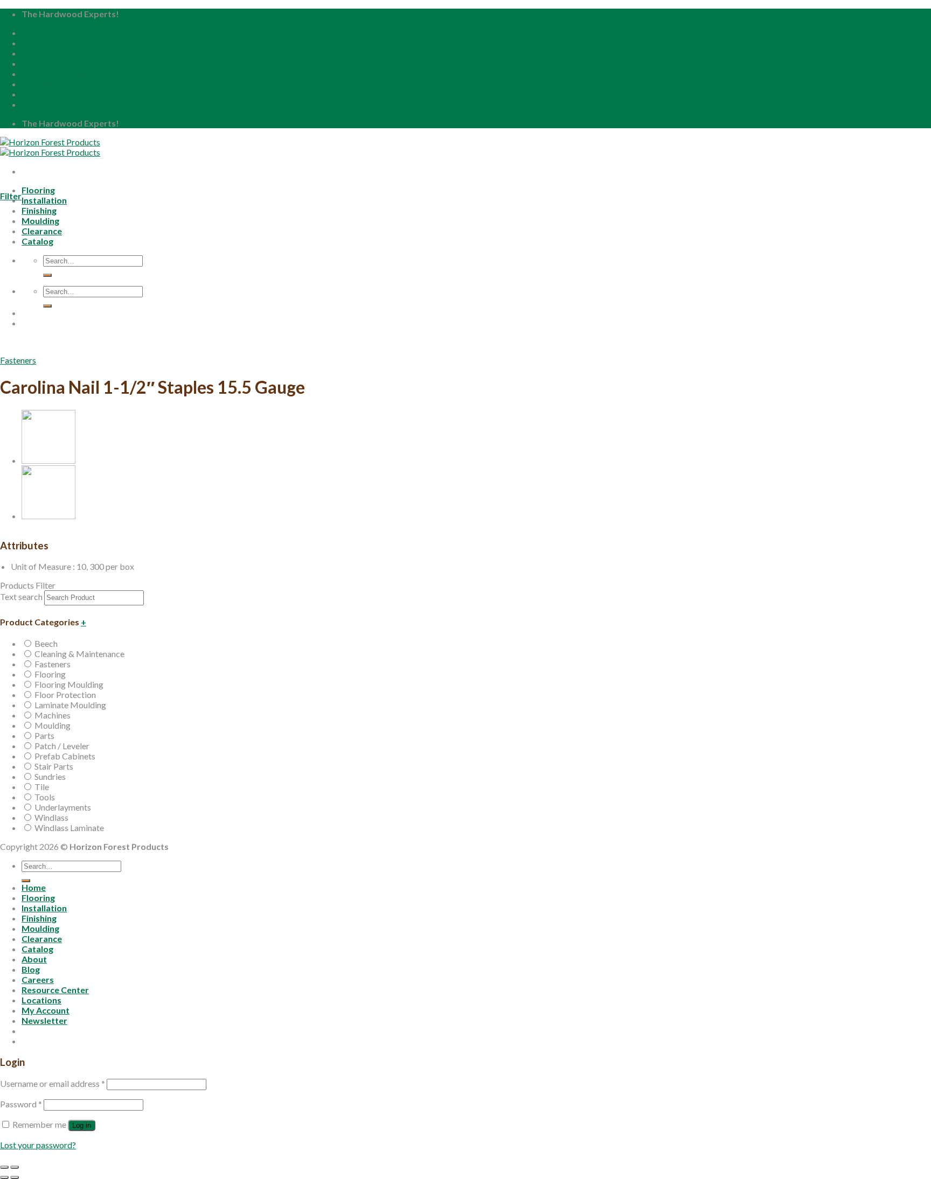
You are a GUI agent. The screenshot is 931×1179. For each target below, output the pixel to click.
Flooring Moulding (68, 684)
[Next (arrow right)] (14, 1177)
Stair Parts (53, 766)
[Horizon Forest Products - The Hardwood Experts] (50, 147)
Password (21, 1104)
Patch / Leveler (61, 746)
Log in (81, 1125)
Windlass (51, 817)
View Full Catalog (95, 351)
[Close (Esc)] (4, 1167)
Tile (41, 787)
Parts (44, 735)
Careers (38, 63)
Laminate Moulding (70, 705)
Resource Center (55, 73)
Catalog (37, 949)
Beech (46, 643)
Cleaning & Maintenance (79, 653)
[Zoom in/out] (14, 1167)
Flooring (38, 190)
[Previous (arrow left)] (4, 1177)
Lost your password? (38, 1145)
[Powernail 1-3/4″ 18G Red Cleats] (48, 516)
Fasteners (18, 360)
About (34, 43)
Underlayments (62, 807)
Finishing (39, 918)
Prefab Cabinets (64, 756)
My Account (46, 94)
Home (34, 32)
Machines (52, 715)
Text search (21, 596)
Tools (44, 797)
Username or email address (52, 1083)
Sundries (50, 776)
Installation (44, 200)
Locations (41, 84)
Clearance (42, 938)
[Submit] (26, 880)
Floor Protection (65, 694)
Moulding (52, 725)
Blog (31, 53)
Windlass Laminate (69, 827)
